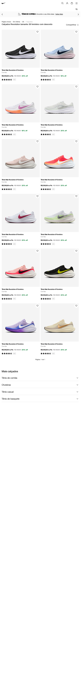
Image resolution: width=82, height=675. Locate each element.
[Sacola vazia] (72, 3)
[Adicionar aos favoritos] (37, 32)
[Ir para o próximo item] (78, 14)
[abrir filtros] (76, 9)
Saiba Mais (59, 14)
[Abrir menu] (76, 3)
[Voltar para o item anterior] (2, 14)
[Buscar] (62, 3)
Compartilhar (71, 25)
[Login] (67, 3)
